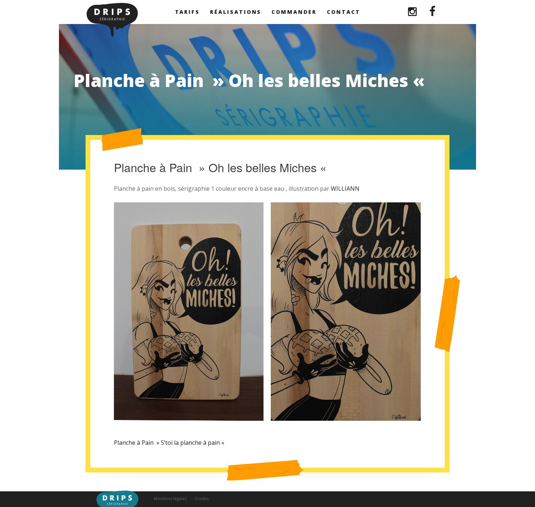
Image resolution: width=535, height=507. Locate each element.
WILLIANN (345, 189)
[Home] (112, 35)
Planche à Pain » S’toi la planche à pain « (170, 443)
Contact (343, 11)
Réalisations (235, 11)
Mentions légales (170, 498)
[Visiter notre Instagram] (413, 14)
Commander (294, 11)
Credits (202, 498)
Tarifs (187, 11)
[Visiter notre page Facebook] (432, 14)
